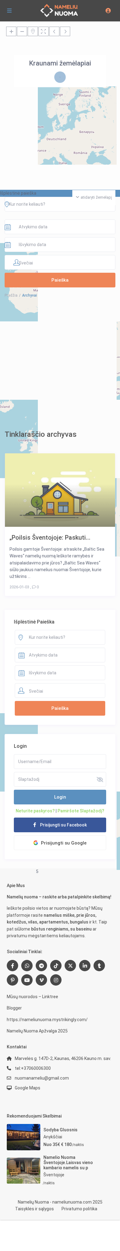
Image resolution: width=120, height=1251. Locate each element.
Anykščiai (52, 1136)
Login (60, 797)
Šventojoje (53, 1174)
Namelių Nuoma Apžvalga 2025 (37, 1030)
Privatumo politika (79, 1208)
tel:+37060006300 (33, 1068)
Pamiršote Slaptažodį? (81, 810)
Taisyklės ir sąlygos (34, 1208)
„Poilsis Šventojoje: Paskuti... (50, 537)
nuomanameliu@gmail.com (42, 1078)
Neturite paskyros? (35, 810)
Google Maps (27, 1087)
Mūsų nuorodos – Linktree (32, 996)
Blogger (14, 1008)
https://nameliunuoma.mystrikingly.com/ (47, 1019)
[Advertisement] (60, 363)
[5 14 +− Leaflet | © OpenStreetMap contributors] (60, 105)
